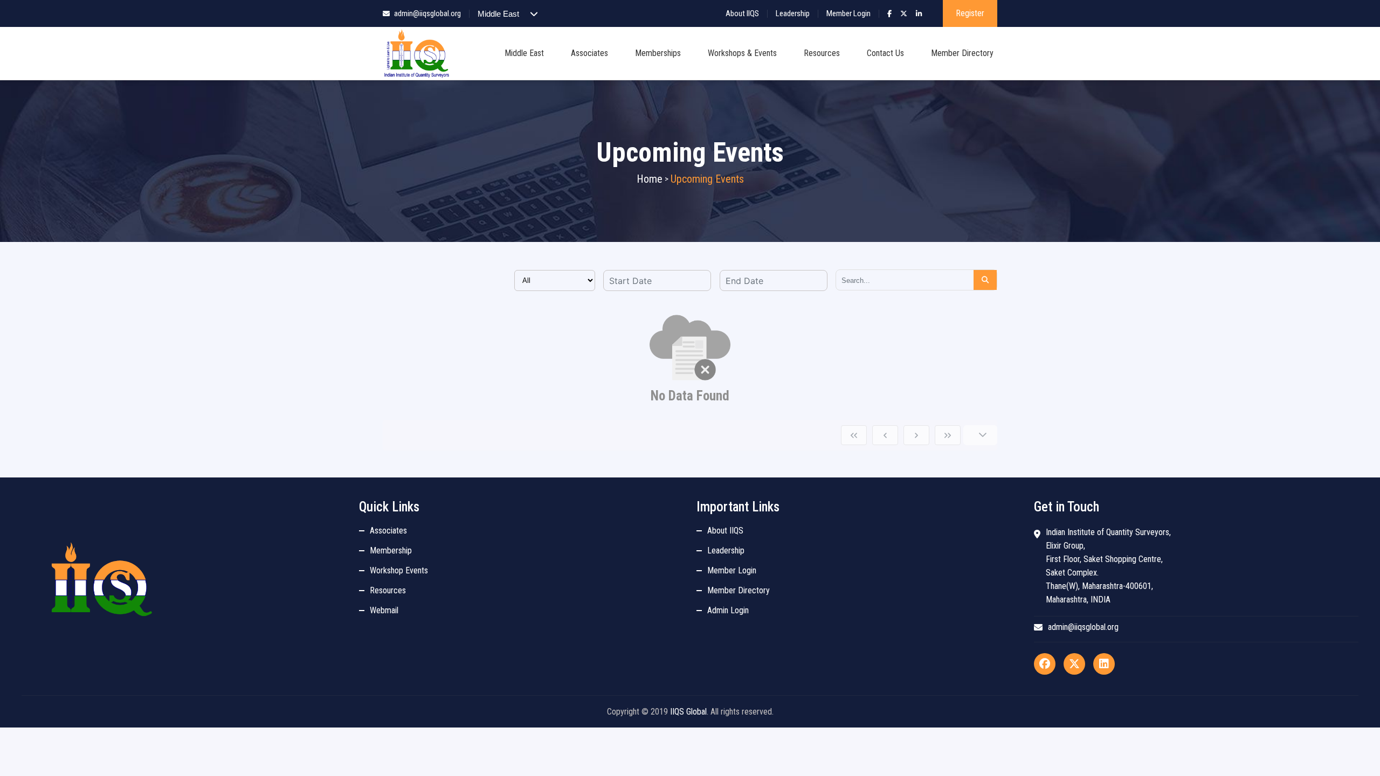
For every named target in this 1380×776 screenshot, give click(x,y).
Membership (391, 550)
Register (970, 13)
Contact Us (885, 53)
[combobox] (657, 280)
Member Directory (962, 53)
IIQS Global (688, 711)
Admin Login (728, 610)
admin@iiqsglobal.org (427, 13)
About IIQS (742, 13)
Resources (822, 53)
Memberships (658, 53)
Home (650, 178)
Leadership (793, 13)
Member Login (848, 13)
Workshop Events (399, 570)
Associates (589, 53)
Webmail (384, 610)
